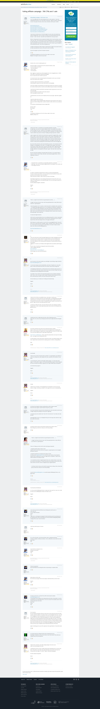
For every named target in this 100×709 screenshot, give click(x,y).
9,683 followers (68, 7)
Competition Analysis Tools (55, 689)
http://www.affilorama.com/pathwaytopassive (51, 482)
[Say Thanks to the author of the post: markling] (31, 344)
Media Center (29, 679)
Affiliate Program (24, 692)
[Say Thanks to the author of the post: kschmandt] (31, 52)
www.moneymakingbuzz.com (34, 290)
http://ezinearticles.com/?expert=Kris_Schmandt (38, 30)
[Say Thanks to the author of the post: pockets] (31, 638)
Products (59, 4)
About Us (23, 679)
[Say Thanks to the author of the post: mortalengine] (31, 253)
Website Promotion (39, 692)
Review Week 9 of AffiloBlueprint (35, 334)
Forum (67, 4)
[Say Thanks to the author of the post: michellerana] (31, 475)
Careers (35, 679)
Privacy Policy (23, 696)
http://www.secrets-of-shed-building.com (37, 249)
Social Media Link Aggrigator (70, 47)
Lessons (53, 4)
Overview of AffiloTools (54, 685)
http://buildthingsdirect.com (39, 472)
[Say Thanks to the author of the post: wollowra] (31, 111)
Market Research (39, 687)
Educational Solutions (69, 687)
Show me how (71, 36)
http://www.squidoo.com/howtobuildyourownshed (38, 29)
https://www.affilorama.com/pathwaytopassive (52, 347)
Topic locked (24, 674)
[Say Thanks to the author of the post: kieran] (31, 286)
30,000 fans (62, 7)
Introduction (38, 685)
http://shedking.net (33, 248)
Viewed (66, 44)
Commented (70, 44)
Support (75, 1)
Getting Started (23, 685)
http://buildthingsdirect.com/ (35, 597)
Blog (64, 4)
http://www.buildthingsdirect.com (35, 262)
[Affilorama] (26, 4)
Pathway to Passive (69, 685)
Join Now (22, 687)
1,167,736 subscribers (75, 7)
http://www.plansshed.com (34, 25)
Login (78, 1)
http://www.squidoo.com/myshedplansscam (37, 27)
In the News (41, 679)
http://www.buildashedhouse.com (36, 26)
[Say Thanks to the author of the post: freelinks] (31, 521)
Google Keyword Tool (40, 454)
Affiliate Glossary (24, 689)
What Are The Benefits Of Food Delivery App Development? (70, 51)
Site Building (38, 689)
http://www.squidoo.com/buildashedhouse (37, 31)
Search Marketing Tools (55, 687)
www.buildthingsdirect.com (34, 291)
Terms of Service (24, 694)
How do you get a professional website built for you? (70, 55)
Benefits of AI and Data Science (70, 58)
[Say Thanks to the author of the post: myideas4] (31, 628)
